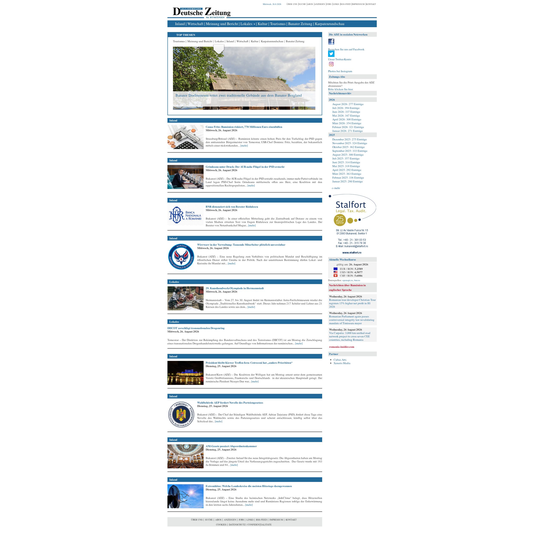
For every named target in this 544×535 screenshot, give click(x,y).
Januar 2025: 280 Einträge (347, 181)
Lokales (246, 23)
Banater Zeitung (300, 23)
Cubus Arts (340, 360)
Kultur (263, 23)
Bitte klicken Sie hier (340, 89)
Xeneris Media (342, 363)
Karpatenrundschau (329, 23)
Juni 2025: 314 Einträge (346, 162)
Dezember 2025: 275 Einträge (349, 139)
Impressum (358, 4)
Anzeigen (319, 4)
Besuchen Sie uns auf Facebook (346, 49)
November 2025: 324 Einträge (349, 143)
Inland (180, 23)
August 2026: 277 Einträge (348, 104)
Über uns (292, 4)
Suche (302, 4)
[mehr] (244, 145)
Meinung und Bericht (222, 23)
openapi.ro (347, 280)
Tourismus (278, 23)
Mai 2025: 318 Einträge (346, 166)
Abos (310, 4)
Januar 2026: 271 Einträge (347, 130)
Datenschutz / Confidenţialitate (250, 524)
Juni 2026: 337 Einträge (346, 111)
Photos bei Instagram (340, 71)
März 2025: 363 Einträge (346, 173)
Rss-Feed (346, 4)
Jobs (329, 4)
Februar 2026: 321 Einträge (348, 127)
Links (336, 4)
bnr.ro (357, 280)
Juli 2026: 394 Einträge (346, 108)
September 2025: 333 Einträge (349, 150)
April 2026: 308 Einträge (346, 119)
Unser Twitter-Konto (339, 59)
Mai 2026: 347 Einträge (346, 115)
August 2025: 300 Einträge (348, 154)
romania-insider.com (341, 347)
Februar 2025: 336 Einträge (348, 177)
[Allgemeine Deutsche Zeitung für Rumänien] (201, 9)
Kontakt (371, 4)
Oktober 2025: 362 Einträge (348, 147)
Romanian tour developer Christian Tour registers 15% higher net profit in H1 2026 (352, 303)
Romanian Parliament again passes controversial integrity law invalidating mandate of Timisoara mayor (351, 319)
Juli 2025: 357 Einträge (346, 158)
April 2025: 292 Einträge (346, 170)
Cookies (221, 524)
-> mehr (335, 188)
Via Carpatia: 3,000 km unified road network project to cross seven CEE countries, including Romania (349, 336)
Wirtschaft (195, 23)
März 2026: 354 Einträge (346, 123)
